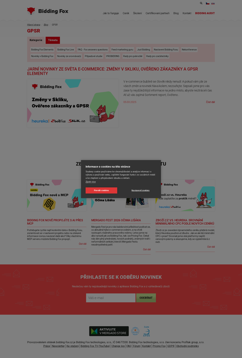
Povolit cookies (101, 190)
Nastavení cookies (140, 190)
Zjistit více (91, 182)
